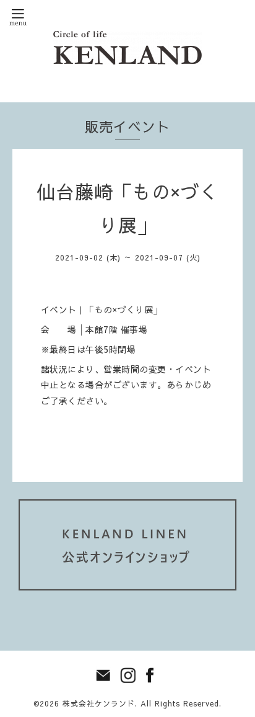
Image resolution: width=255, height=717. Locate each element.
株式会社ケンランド (99, 703)
